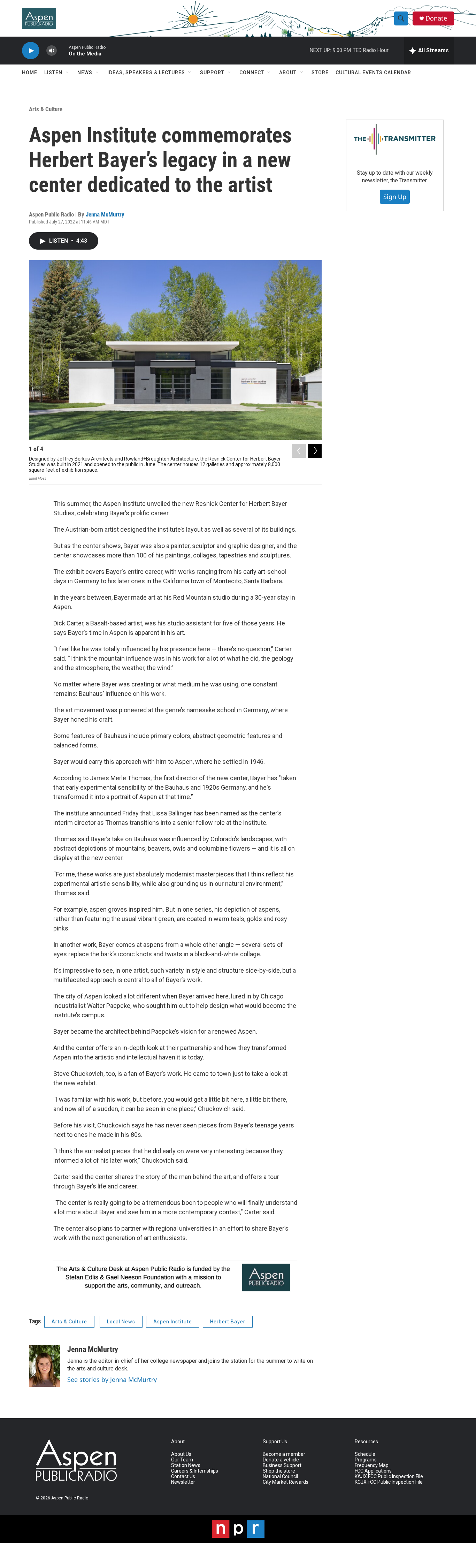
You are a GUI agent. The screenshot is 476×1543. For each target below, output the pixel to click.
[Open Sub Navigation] (67, 72)
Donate (436, 18)
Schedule (365, 1454)
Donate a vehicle (281, 1459)
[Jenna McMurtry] (44, 1366)
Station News (185, 1465)
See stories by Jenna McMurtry (112, 1379)
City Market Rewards (285, 1482)
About (288, 72)
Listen (53, 72)
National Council (280, 1476)
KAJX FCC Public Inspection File (389, 1476)
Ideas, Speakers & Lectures (146, 72)
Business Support (282, 1465)
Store (320, 72)
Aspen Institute (172, 1321)
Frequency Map (372, 1465)
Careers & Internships (194, 1471)
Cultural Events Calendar (373, 72)
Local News (121, 1321)
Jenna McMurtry (105, 214)
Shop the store (279, 1471)
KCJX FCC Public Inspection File (389, 1482)
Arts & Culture (45, 109)
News (84, 72)
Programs (366, 1459)
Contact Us (183, 1476)
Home (29, 72)
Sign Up (394, 196)
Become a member (284, 1454)
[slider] (63, 50)
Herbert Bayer (227, 1321)
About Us (181, 1454)
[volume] (51, 51)
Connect (251, 72)
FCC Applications (373, 1471)
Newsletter (183, 1482)
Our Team (182, 1459)
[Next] (315, 451)
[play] (30, 51)
